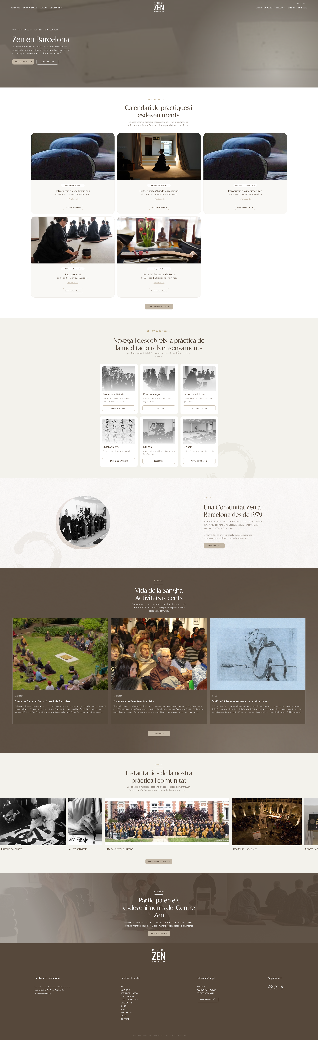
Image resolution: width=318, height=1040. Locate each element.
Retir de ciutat (73, 274)
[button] (280, 8)
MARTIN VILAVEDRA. (178, 1035)
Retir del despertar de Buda (159, 274)
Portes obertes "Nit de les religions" (159, 190)
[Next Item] (312, 821)
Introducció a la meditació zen (73, 190)
